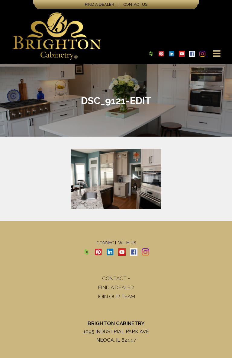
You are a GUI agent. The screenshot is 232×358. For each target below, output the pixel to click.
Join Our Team (116, 296)
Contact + (116, 278)
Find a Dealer (99, 4)
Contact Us (135, 4)
